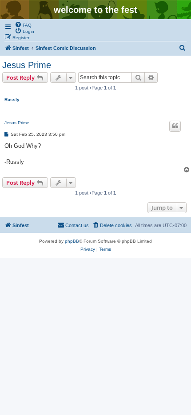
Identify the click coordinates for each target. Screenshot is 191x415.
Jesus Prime (26, 65)
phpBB (72, 241)
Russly (12, 99)
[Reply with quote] (175, 126)
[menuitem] (23, 24)
